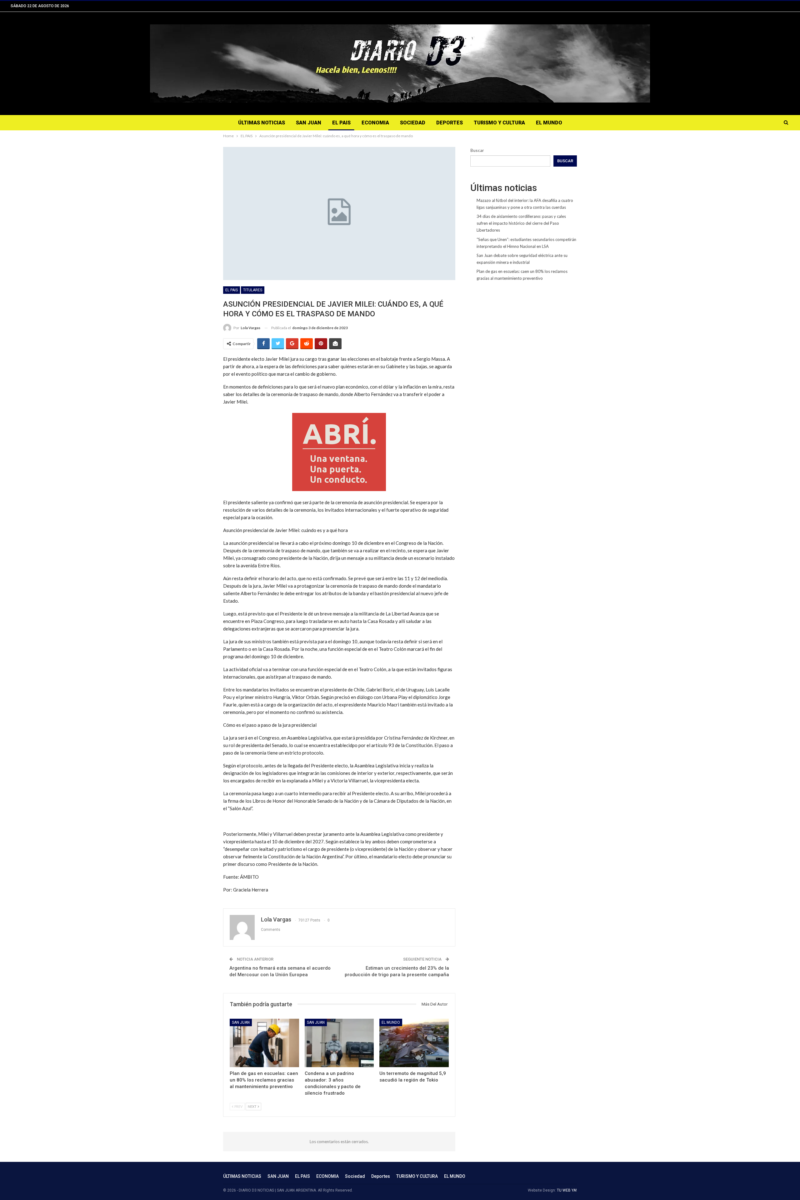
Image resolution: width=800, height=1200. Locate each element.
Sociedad (412, 123)
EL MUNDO (549, 123)
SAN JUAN (308, 123)
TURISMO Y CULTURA (499, 123)
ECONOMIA (375, 123)
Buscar (477, 150)
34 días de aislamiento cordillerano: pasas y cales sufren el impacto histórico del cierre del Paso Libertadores (521, 223)
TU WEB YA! (567, 1190)
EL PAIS (341, 123)
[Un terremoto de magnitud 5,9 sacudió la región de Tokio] (414, 1043)
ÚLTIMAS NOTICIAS (261, 123)
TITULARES (252, 290)
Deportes (449, 123)
